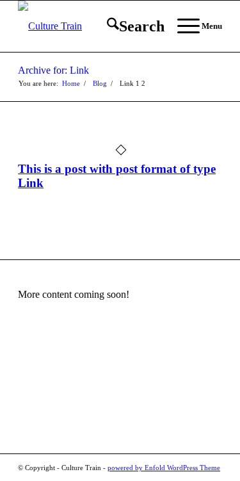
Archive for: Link (53, 70)
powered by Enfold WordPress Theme (164, 467)
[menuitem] (129, 26)
